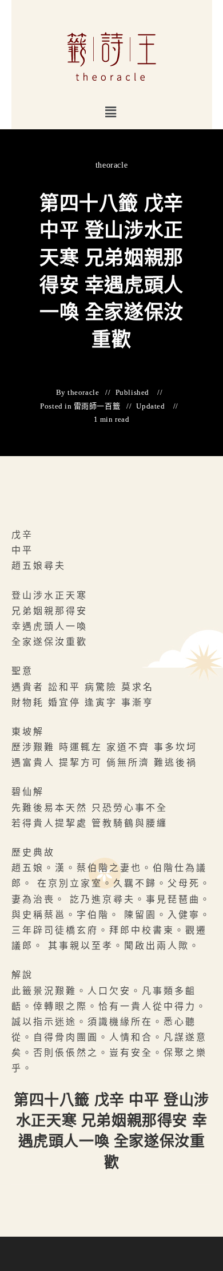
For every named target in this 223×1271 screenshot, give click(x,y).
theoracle (111, 165)
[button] (111, 112)
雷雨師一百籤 (97, 406)
